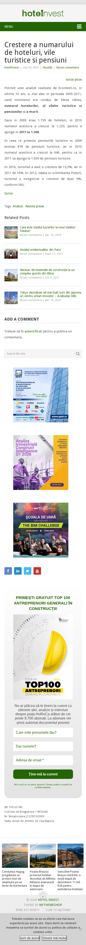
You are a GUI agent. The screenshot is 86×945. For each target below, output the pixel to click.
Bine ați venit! (27, 910)
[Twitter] (27, 571)
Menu (8, 26)
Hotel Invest (43, 13)
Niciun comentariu (67, 67)
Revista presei (34, 206)
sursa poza (74, 79)
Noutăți (47, 67)
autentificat (33, 331)
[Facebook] (8, 571)
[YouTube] (37, 571)
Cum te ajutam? (58, 910)
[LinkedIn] (18, 571)
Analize (17, 206)
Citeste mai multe (54, 938)
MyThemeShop (50, 905)
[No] (80, 929)
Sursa (8, 193)
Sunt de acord (29, 938)
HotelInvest (11, 67)
